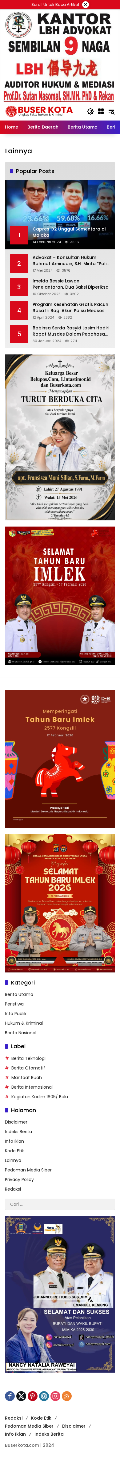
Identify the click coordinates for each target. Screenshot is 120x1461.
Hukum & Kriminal (24, 1023)
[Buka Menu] (101, 111)
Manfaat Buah (26, 1077)
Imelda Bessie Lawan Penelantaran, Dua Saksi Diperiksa (71, 284)
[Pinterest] (33, 1396)
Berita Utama (19, 994)
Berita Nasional (20, 1033)
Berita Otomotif (28, 1068)
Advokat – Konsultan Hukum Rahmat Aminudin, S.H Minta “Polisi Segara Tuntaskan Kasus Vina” (71, 261)
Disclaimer (16, 1122)
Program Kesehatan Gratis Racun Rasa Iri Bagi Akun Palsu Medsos (70, 308)
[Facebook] (10, 1396)
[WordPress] (44, 1396)
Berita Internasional (32, 1087)
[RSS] (67, 1396)
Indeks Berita (18, 1132)
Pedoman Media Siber (28, 1170)
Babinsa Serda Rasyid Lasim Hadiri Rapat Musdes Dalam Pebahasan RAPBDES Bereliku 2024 (71, 331)
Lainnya (13, 1160)
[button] (90, 111)
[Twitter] (21, 1396)
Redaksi (13, 1189)
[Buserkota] (43, 111)
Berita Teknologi (28, 1058)
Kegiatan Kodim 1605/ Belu (39, 1097)
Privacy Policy (19, 1179)
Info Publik (15, 1013)
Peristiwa (14, 1004)
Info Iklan (14, 1141)
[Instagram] (55, 1396)
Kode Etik (14, 1151)
